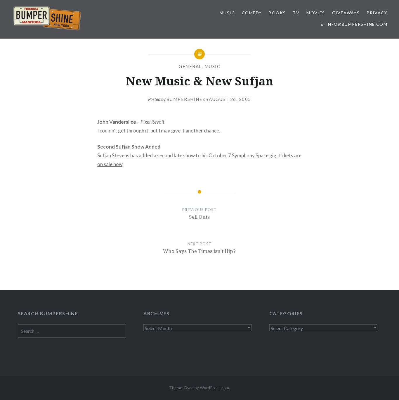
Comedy (252, 12)
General (190, 66)
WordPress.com (214, 387)
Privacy (377, 12)
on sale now (109, 164)
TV (296, 12)
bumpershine (184, 99)
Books (277, 12)
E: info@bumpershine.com (354, 24)
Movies (315, 12)
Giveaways (346, 12)
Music (227, 12)
